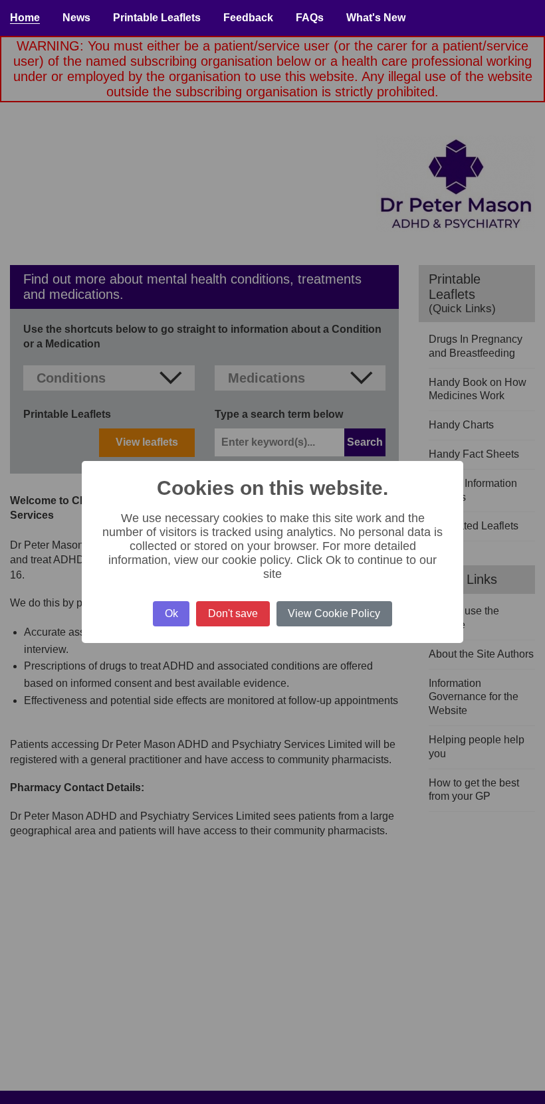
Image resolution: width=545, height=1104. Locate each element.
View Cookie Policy (334, 613)
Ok (171, 613)
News (76, 17)
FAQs (310, 17)
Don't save (233, 613)
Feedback (248, 17)
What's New (375, 17)
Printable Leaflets (157, 17)
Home (25, 17)
